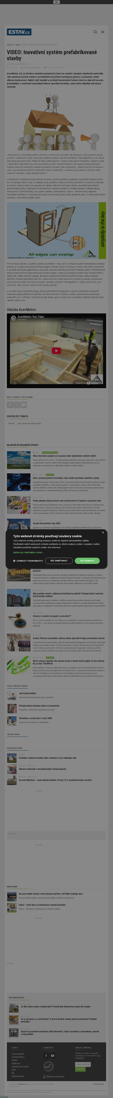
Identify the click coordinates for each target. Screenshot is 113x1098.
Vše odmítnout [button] (59, 560)
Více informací (54, 547)
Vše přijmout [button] (87, 560)
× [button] (103, 532)
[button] (56, 552)
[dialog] (56, 549)
